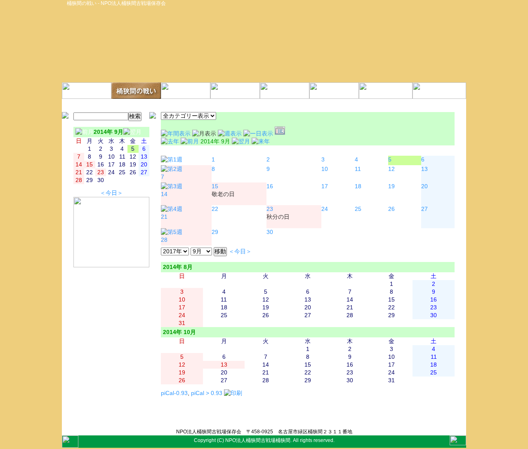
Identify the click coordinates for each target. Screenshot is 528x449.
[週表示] (230, 134)
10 (324, 169)
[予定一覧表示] (281, 134)
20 (424, 186)
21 (164, 217)
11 (358, 169)
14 (164, 194)
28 (164, 240)
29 (215, 232)
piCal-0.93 (174, 393)
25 (358, 209)
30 (269, 232)
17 (324, 186)
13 (424, 169)
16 (269, 186)
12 (391, 169)
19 (391, 186)
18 (358, 186)
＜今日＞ (111, 193)
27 (424, 209)
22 (215, 209)
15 (215, 186)
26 (391, 209)
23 (269, 209)
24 (324, 209)
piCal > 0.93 (206, 393)
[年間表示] (176, 134)
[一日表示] (259, 134)
